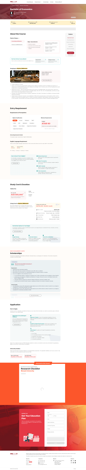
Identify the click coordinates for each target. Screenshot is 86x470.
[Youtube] (75, 460)
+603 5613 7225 (42, 460)
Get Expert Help (15, 163)
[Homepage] (13, 2)
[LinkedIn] (73, 462)
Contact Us (70, 52)
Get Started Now (17, 324)
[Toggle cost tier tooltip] (24, 192)
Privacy (75, 468)
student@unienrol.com (43, 464)
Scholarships (45, 1)
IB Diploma (27, 120)
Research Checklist (70, 48)
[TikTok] (71, 462)
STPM (14, 123)
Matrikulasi (25, 123)
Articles (51, 1)
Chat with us (42, 463)
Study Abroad (37, 1)
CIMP (33, 120)
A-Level (20, 120)
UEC (19, 123)
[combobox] (50, 416)
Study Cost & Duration (71, 42)
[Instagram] (73, 460)
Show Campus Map (46, 80)
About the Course (70, 37)
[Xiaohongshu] (75, 462)
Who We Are (28, 460)
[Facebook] (71, 460)
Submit (55, 443)
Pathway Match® (58, 1)
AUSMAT (14, 120)
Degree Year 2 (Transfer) (17, 128)
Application (71, 46)
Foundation (32, 123)
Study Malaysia (30, 1)
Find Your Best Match (17, 231)
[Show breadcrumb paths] (10, 5)
